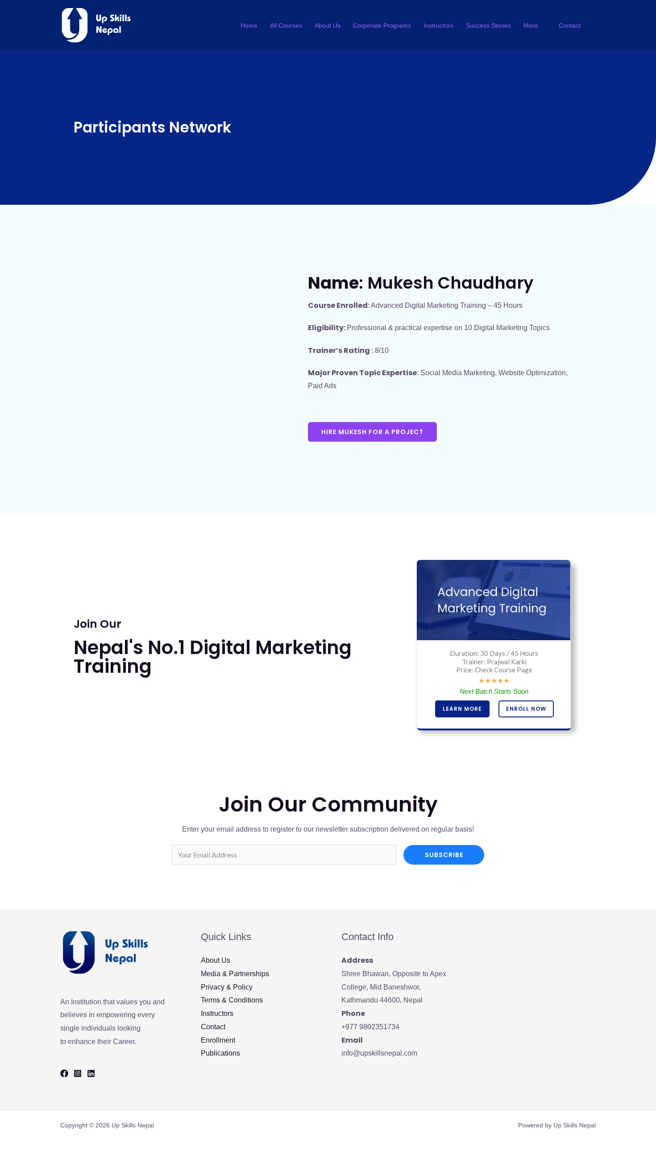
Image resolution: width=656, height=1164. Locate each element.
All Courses (286, 25)
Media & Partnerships (235, 974)
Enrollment (218, 1040)
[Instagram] (78, 1073)
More (530, 25)
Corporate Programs (382, 25)
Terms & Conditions (232, 1000)
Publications (220, 1053)
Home (249, 25)
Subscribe (444, 854)
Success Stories (488, 25)
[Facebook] (64, 1073)
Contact (570, 25)
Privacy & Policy (227, 987)
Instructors (438, 25)
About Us (327, 25)
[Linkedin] (91, 1073)
